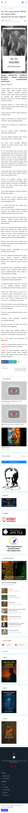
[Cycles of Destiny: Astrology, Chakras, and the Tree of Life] (4, 610)
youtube (8, 644)
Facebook (6, 362)
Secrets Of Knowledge (8, 583)
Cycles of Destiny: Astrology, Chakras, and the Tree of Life (17, 610)
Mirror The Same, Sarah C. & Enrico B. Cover (12, 424)
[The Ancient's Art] (4, 597)
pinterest (21, 644)
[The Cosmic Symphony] (4, 632)
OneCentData (6, 789)
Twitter (11, 362)
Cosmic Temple (11, 602)
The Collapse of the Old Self (14, 616)
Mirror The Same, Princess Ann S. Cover (11, 401)
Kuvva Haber (6, 778)
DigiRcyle (5, 792)
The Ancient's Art (12, 596)
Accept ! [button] (5, 810)
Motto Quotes (6, 776)
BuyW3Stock (6, 795)
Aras (4, 784)
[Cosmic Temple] (4, 604)
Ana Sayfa (3, 7)
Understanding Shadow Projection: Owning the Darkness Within (16, 624)
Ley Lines (10, 589)
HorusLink (5, 787)
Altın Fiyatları (4, 651)
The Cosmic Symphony (13, 630)
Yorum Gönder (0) (14, 462)
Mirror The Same (5, 447)
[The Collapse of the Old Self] (4, 618)
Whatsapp (15, 362)
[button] (26, 2)
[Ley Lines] (4, 590)
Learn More (10, 807)
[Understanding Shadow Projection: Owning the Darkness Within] (4, 624)
